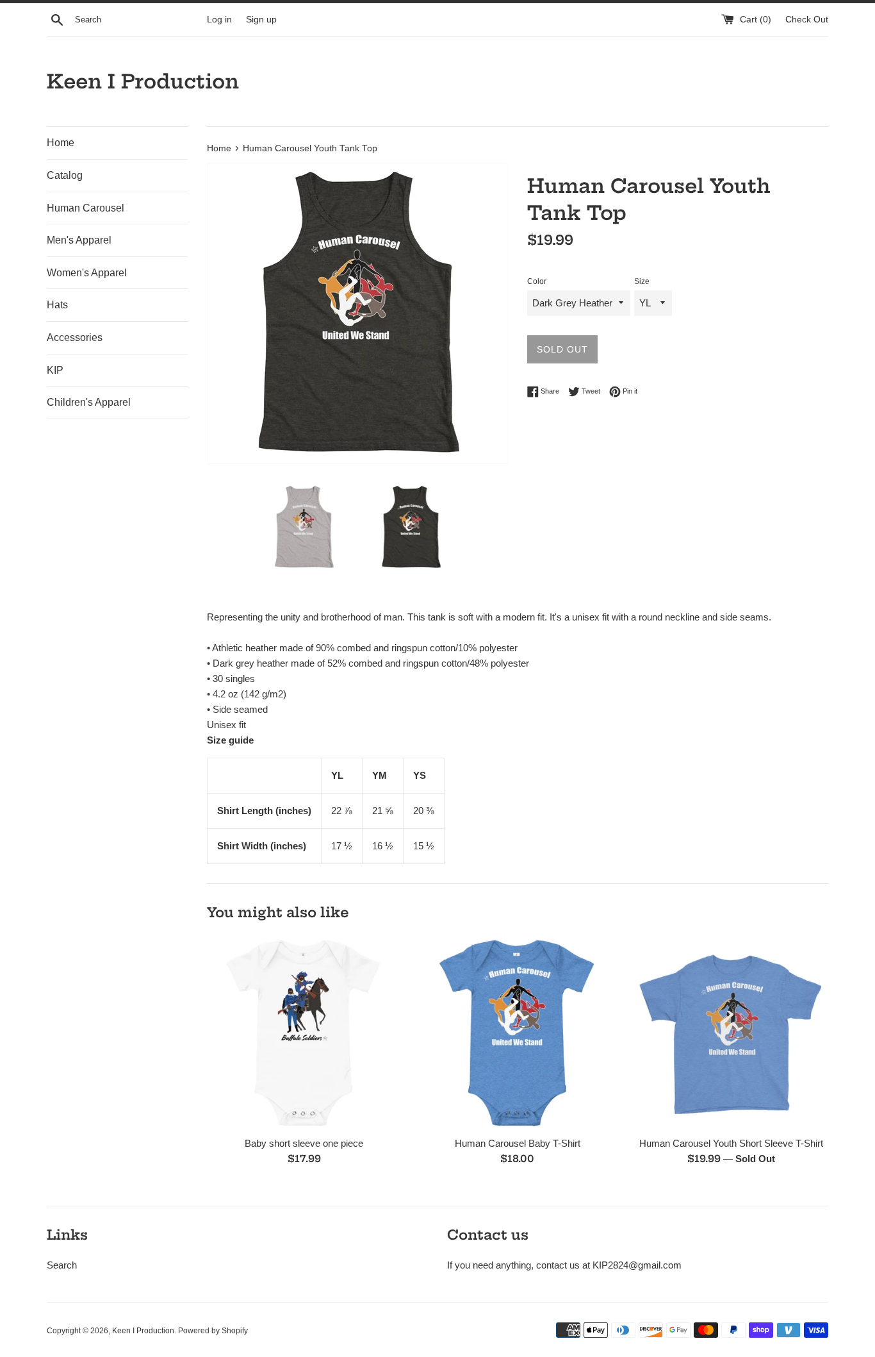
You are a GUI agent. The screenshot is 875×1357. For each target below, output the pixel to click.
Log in (219, 19)
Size (642, 281)
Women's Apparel (87, 272)
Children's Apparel (89, 402)
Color (536, 281)
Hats (57, 304)
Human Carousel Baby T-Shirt (517, 1143)
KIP (55, 370)
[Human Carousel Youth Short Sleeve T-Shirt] (731, 1032)
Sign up (261, 19)
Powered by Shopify (213, 1330)
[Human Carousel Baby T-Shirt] (517, 1032)
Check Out (806, 19)
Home (60, 142)
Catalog (65, 175)
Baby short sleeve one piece (304, 1143)
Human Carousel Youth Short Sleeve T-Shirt (731, 1143)
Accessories (74, 337)
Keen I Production (143, 81)
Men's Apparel (79, 240)
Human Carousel (85, 208)
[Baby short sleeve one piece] (304, 1032)
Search (62, 1265)
